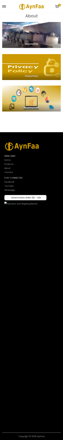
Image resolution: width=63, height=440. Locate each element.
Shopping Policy (31, 107)
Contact (8, 172)
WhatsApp (9, 190)
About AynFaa (31, 44)
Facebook (9, 181)
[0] (57, 6)
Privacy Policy (31, 76)
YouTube (9, 186)
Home (7, 160)
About (7, 168)
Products (8, 164)
